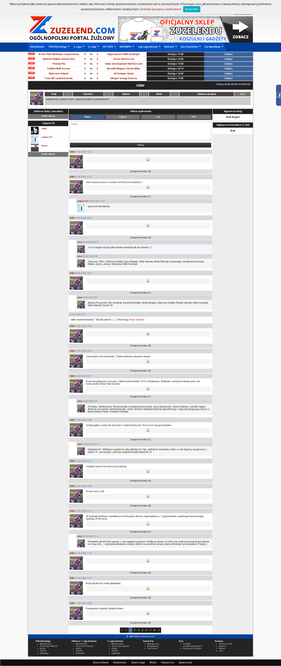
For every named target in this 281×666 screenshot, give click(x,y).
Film (194, 117)
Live (221, 651)
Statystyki (44, 653)
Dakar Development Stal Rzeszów (123, 63)
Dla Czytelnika (189, 46)
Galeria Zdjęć (138, 662)
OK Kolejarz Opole (124, 73)
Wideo (153, 662)
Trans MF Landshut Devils (59, 78)
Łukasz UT (82, 201)
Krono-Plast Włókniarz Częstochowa (59, 54)
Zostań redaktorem (192, 646)
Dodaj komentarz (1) (140, 196)
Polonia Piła (58, 63)
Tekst (87, 117)
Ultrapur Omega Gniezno (123, 78)
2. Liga (92, 46)
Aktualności (37, 46)
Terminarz (152, 648)
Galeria (222, 646)
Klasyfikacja (153, 646)
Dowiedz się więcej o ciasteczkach (160, 9)
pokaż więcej (48, 116)
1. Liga (77, 46)
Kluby (42, 648)
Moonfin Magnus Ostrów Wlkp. (123, 68)
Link (158, 117)
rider (72, 151)
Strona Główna (100, 662)
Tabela (43, 651)
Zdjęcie (123, 117)
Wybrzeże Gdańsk (59, 73)
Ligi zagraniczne (148, 46)
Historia (169, 46)
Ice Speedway (212, 46)
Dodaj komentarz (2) (140, 237)
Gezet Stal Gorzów (123, 59)
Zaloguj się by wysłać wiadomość (233, 84)
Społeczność (185, 662)
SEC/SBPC (125, 46)
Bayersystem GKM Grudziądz (124, 54)
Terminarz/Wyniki (49, 646)
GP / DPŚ (108, 46)
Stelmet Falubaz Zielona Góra (59, 59)
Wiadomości (119, 662)
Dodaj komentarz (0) (140, 171)
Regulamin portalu (192, 648)
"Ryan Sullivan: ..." (138, 319)
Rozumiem (191, 9)
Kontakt (186, 644)
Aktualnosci (153, 644)
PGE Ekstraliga (58, 46)
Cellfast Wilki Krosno (58, 68)
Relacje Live (167, 662)
